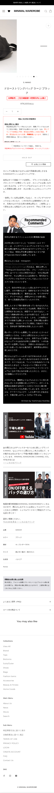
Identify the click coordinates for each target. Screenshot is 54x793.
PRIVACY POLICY (11, 743)
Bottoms (7, 659)
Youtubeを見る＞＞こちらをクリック (19, 522)
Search (6, 716)
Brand (6, 651)
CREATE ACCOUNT (11, 752)
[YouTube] (16, 775)
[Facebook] (4, 775)
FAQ (5, 756)
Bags (5, 672)
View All (6, 646)
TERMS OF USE (10, 739)
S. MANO (27, 82)
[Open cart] (50, 11)
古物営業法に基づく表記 (13, 735)
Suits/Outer (8, 663)
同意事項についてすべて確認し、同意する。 (27, 146)
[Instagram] (10, 775)
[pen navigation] (3, 11)
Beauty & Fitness (10, 685)
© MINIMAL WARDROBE (27, 787)
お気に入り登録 (40, 164)
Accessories (8, 680)
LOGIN (6, 747)
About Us (7, 703)
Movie (6, 712)
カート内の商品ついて (11, 610)
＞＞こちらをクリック (12, 462)
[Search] (46, 11)
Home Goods (9, 689)
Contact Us (8, 760)
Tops (5, 655)
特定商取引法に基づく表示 (14, 730)
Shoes (6, 668)
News (5, 707)
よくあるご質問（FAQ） (12, 602)
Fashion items (9, 676)
